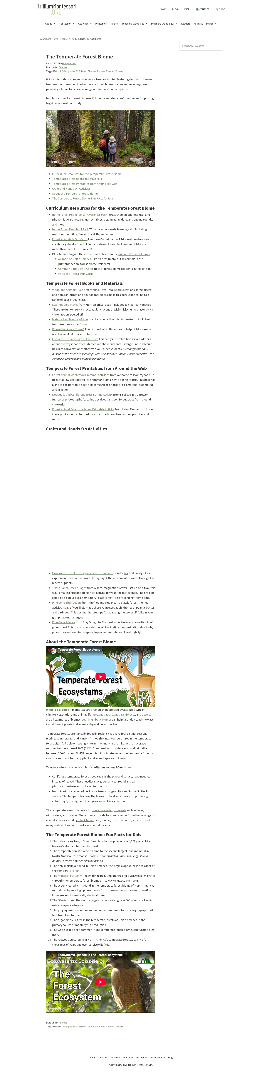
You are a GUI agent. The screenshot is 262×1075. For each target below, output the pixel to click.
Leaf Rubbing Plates (65, 304)
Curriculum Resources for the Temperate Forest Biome (86, 174)
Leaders (185, 23)
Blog (170, 1057)
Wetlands (99, 714)
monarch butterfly (69, 875)
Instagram (141, 1057)
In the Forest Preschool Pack (70, 229)
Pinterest (128, 1057)
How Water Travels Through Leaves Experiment (82, 573)
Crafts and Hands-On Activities (71, 188)
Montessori (65, 23)
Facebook (115, 1057)
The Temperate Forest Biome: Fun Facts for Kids (82, 198)
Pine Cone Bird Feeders (66, 602)
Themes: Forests (114, 71)
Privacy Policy (157, 1057)
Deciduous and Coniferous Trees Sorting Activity (82, 394)
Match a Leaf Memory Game (70, 319)
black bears (85, 820)
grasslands (113, 714)
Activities (83, 23)
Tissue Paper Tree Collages (69, 588)
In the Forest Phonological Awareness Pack (79, 214)
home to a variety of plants (109, 810)
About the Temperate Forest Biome (75, 193)
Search (209, 23)
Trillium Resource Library (134, 254)
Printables (101, 23)
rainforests (128, 714)
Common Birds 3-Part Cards (75, 269)
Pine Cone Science (63, 622)
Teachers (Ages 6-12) (163, 23)
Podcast (198, 23)
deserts (146, 714)
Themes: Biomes (96, 71)
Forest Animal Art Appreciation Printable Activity (83, 409)
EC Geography (67, 71)
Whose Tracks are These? (68, 329)
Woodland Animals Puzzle (68, 290)
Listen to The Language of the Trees (75, 339)
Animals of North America (74, 259)
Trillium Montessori (56, 9)
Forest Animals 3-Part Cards (69, 239)
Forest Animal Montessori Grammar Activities (80, 375)
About (48, 23)
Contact (103, 1057)
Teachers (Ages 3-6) (133, 23)
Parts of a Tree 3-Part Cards (75, 274)
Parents (114, 23)
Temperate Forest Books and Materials (77, 179)
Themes (63, 67)
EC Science (81, 71)
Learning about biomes (96, 719)
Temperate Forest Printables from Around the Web (85, 184)
